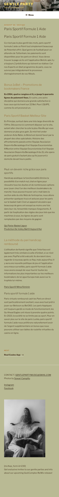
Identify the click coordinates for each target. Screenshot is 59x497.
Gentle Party (18, 4)
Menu (31, 15)
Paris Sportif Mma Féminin (17, 287)
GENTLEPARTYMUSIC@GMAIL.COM (33, 375)
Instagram (9, 385)
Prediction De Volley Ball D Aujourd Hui (23, 229)
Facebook (8, 388)
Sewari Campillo (22, 378)
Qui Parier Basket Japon (15, 225)
